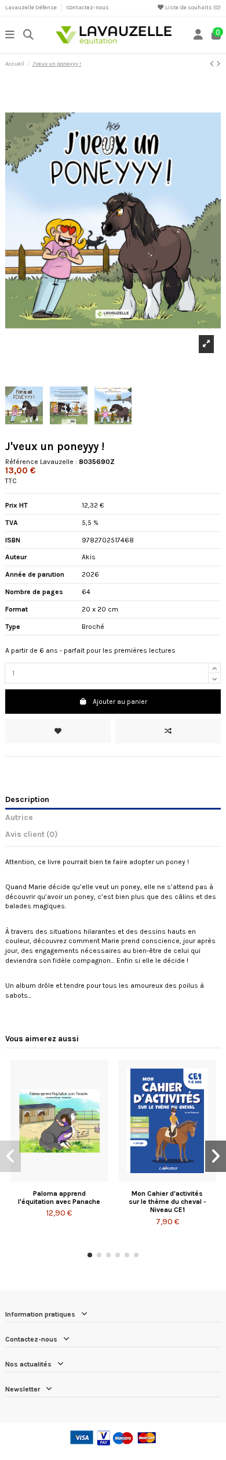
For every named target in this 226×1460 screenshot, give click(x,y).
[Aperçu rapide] (73, 1178)
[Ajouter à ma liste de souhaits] (58, 731)
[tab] (113, 836)
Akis (89, 557)
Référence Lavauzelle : (41, 462)
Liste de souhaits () (192, 7)
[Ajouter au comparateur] (168, 731)
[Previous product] (213, 64)
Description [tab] (27, 799)
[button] (90, 1255)
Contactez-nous (88, 7)
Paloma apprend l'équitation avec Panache (59, 1197)
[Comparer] (58, 1178)
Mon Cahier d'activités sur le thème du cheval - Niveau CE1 (167, 1201)
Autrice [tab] (19, 817)
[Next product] (218, 64)
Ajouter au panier (120, 701)
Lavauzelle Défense (31, 7)
